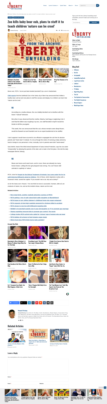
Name (9, 376)
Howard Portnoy (14, 30)
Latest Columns (53, 5)
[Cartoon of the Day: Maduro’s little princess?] (17, 335)
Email (9, 383)
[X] (23, 320)
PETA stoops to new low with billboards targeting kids (28, 206)
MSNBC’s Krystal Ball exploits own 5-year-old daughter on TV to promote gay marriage (39, 209)
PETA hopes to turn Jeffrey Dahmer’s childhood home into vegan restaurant (35, 200)
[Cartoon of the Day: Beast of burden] (59, 335)
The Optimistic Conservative (81, 97)
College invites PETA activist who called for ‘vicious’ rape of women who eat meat (37, 214)
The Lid (76, 94)
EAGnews (76, 70)
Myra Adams (75, 54)
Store (76, 5)
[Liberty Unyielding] (15, 5)
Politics (14, 14)
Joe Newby (89, 54)
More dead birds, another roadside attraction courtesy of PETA (31, 195)
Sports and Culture (18, 17)
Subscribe (94, 22)
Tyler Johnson (76, 60)
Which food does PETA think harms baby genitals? (27, 220)
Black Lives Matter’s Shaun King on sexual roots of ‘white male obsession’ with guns (38, 341)
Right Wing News (78, 92)
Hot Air (76, 73)
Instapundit (77, 75)
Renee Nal (75, 50)
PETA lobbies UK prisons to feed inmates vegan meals (28, 217)
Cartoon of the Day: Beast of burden (58, 344)
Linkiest (76, 84)
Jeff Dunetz (83, 54)
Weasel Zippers (78, 103)
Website (41, 383)
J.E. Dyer (74, 46)
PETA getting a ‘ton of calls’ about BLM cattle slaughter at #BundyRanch (34, 197)
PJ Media (76, 89)
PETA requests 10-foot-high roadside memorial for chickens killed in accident (36, 203)
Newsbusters (77, 86)
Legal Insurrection (79, 81)
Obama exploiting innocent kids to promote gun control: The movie (32, 211)
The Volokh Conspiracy (80, 100)
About (70, 5)
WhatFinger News (78, 105)
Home (45, 5)
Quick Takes (63, 5)
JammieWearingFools (79, 78)
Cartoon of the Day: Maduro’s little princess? (16, 344)
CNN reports (12, 95)
